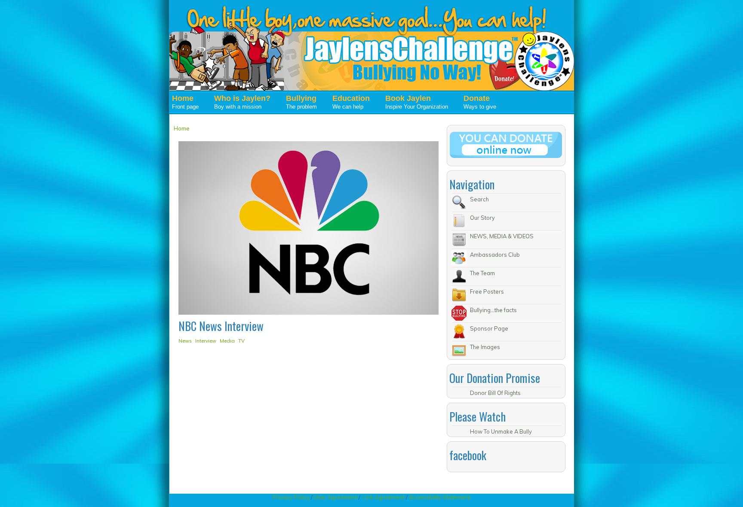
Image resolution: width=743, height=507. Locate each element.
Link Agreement (384, 497)
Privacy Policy (292, 497)
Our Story (482, 217)
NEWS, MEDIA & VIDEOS (502, 236)
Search (479, 199)
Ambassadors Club (495, 254)
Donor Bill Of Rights (495, 392)
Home (182, 128)
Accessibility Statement (439, 497)
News (185, 340)
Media (227, 340)
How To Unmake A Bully (501, 431)
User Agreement (335, 497)
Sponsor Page (489, 328)
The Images (485, 346)
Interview (205, 340)
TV (241, 340)
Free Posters (487, 291)
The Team (482, 273)
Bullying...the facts (493, 310)
